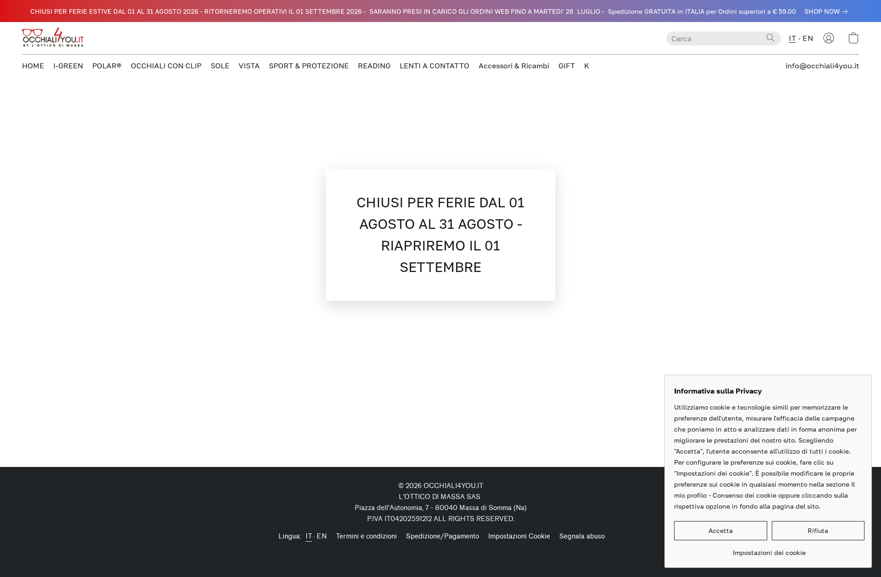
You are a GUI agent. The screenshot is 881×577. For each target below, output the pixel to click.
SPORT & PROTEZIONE (309, 65)
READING (374, 65)
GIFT (566, 65)
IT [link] (309, 536)
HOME (33, 65)
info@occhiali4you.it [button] (822, 65)
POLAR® (107, 65)
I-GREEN (68, 65)
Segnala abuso (582, 536)
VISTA (249, 65)
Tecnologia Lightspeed (440, 552)
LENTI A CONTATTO (434, 65)
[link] (827, 11)
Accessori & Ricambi (514, 65)
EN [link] (322, 536)
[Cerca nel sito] (770, 37)
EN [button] (808, 38)
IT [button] (792, 38)
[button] (54, 38)
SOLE (220, 65)
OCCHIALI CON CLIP (166, 65)
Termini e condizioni (366, 536)
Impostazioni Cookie (519, 536)
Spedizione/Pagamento (442, 536)
